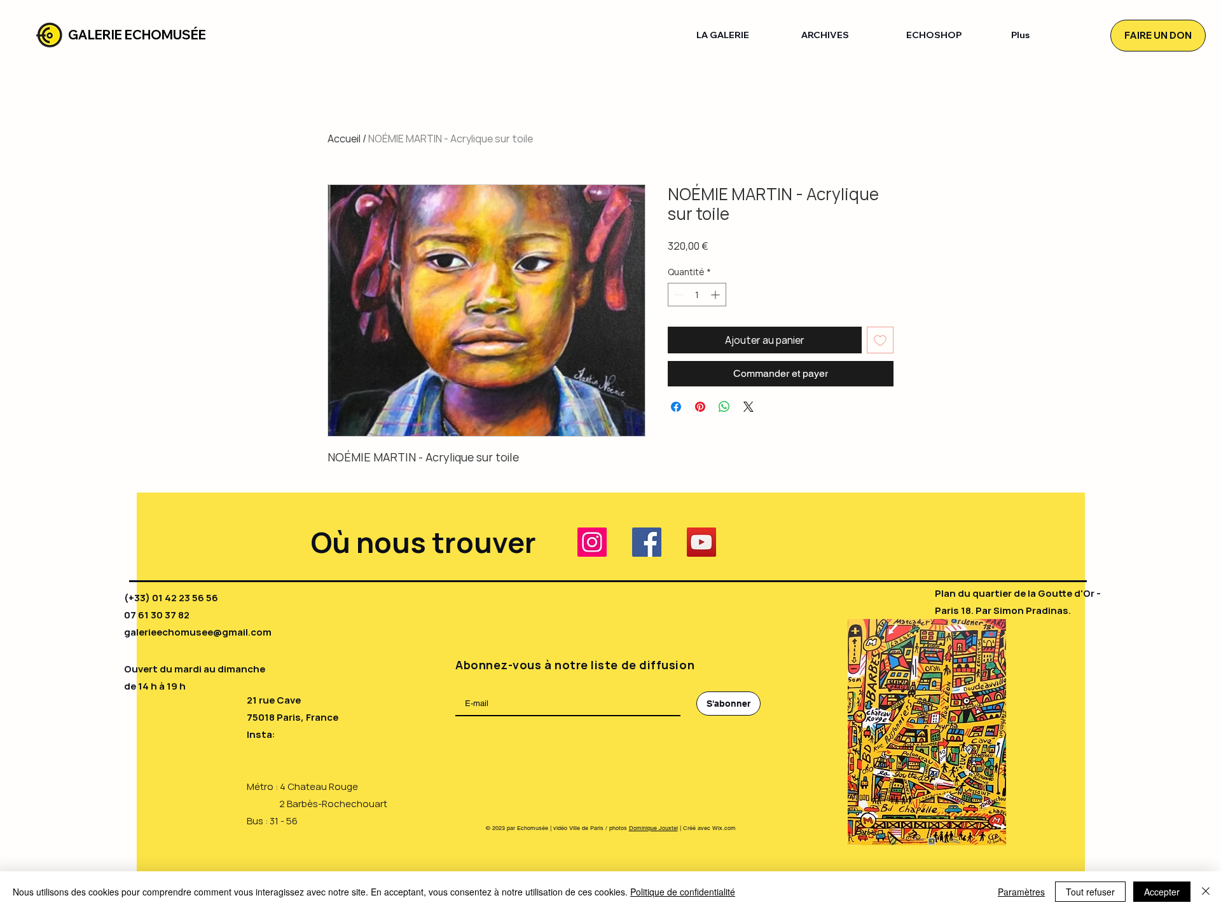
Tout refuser (1090, 891)
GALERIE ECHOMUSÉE (137, 35)
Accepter (1162, 891)
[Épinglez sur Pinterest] (700, 406)
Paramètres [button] (1021, 891)
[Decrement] (678, 294)
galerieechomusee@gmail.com (198, 632)
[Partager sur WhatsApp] (724, 406)
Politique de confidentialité (682, 891)
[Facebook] (646, 542)
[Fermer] (1205, 891)
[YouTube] (701, 542)
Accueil (344, 139)
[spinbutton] (697, 294)
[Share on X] (748, 406)
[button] (739, 35)
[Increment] (716, 294)
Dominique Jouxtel (653, 828)
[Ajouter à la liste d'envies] (880, 340)
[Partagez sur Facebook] (676, 406)
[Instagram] (592, 542)
